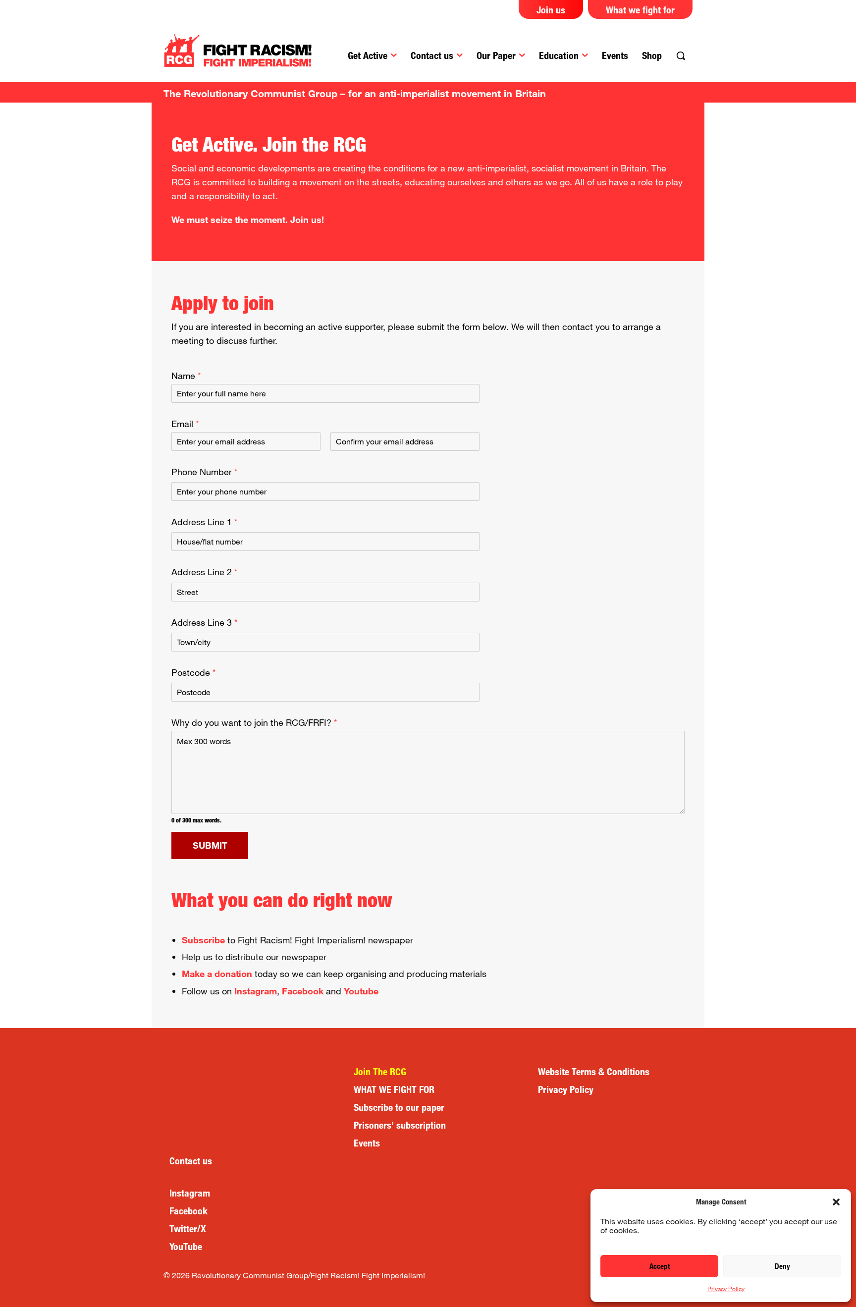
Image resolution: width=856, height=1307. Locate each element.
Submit (210, 845)
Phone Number (204, 471)
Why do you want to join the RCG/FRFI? (254, 722)
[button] (836, 1202)
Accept (659, 1266)
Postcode (193, 672)
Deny (782, 1266)
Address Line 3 (204, 622)
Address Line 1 (204, 521)
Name (186, 375)
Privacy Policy (726, 1289)
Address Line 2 (204, 571)
